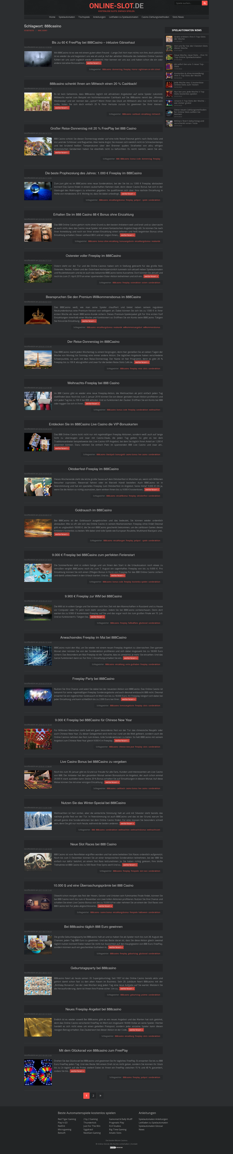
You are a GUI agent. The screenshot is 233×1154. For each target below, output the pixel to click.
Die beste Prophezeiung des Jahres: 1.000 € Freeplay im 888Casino (93, 173)
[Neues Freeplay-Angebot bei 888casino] (38, 1026)
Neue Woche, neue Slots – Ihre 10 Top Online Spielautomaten (190, 56)
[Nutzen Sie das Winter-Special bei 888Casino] (38, 820)
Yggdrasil (88, 1129)
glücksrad (143, 623)
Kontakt (134, 1144)
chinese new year (126, 746)
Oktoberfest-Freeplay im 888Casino (93, 468)
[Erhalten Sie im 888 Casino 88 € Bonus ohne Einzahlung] (38, 232)
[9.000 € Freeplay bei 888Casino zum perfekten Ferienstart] (38, 572)
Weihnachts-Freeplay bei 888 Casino (93, 382)
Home (52, 16)
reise (140, 368)
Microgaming (64, 1129)
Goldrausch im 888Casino (93, 510)
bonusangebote (126, 241)
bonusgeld (120, 454)
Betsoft (61, 1132)
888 (117, 158)
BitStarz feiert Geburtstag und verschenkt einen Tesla (189, 122)
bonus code (135, 158)
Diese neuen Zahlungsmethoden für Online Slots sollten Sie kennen (190, 112)
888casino (106, 69)
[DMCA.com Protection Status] (116, 1147)
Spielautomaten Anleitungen (153, 1119)
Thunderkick (89, 1122)
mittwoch (156, 114)
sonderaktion (154, 200)
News (141, 1129)
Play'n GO (63, 1122)
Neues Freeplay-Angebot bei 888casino (93, 1009)
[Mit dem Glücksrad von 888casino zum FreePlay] (38, 1072)
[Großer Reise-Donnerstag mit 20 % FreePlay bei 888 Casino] (38, 146)
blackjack (110, 454)
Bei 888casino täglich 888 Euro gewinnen (93, 926)
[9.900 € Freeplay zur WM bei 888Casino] (38, 612)
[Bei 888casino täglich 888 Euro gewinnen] (38, 944)
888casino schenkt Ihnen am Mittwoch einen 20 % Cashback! (93, 83)
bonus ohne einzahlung (108, 241)
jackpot (144, 1077)
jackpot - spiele (141, 200)
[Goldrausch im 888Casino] (38, 527)
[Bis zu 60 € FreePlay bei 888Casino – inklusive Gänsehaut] (38, 58)
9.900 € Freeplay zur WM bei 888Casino (93, 596)
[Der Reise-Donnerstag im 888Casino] (38, 359)
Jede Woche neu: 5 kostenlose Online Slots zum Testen (188, 83)
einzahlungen (119, 540)
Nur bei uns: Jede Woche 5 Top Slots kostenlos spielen (189, 93)
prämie (144, 994)
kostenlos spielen (140, 581)
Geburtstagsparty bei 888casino (93, 967)
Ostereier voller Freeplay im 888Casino (93, 255)
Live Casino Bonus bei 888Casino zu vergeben (93, 761)
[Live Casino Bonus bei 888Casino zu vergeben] (38, 779)
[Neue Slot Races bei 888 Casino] (38, 861)
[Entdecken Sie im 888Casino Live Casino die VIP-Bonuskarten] (38, 441)
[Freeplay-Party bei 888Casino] (38, 696)
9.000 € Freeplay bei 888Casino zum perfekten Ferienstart (93, 554)
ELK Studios (115, 1126)
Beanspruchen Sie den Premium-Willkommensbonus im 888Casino (93, 296)
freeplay (127, 69)
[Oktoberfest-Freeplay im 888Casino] (38, 486)
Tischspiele (84, 16)
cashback (136, 114)
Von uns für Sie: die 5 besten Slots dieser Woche (191, 47)
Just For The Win (91, 1126)
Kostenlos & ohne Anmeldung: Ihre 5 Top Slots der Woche (189, 74)
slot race (144, 871)
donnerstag (117, 69)
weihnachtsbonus (138, 829)
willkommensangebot (132, 327)
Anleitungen (99, 16)
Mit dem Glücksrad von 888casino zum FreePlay (93, 1050)
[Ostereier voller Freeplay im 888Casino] (38, 273)
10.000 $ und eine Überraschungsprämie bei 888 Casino (93, 885)
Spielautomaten (67, 16)
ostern (145, 282)
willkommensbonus (151, 327)
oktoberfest (142, 495)
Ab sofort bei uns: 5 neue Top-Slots (189, 65)
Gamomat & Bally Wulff (120, 1119)
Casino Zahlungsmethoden (155, 16)
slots (145, 368)
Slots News (178, 16)
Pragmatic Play (116, 1122)
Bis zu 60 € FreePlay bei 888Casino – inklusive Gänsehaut (93, 42)
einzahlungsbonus (117, 200)
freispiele (135, 871)
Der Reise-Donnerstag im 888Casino (93, 341)
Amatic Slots (115, 1132)
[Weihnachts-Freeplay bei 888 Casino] (38, 400)
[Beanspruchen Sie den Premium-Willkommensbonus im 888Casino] (38, 314)
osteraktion (136, 282)
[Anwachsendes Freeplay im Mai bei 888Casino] (38, 655)
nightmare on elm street (149, 69)
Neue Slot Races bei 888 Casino (93, 844)
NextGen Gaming (92, 1132)
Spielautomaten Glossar (151, 1126)
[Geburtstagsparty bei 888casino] (38, 985)
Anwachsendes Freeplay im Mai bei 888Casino (93, 637)
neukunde (156, 241)
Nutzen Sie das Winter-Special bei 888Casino (93, 802)
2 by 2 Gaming (90, 1119)
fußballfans (133, 623)
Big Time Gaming (117, 1129)
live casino (143, 454)
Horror (135, 69)
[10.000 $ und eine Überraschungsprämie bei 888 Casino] (38, 902)
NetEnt (61, 1126)
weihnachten (154, 409)
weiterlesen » (93, 63)
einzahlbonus (122, 495)
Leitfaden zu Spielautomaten (123, 16)
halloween (143, 912)
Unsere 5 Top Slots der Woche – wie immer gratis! (190, 102)
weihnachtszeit (153, 829)
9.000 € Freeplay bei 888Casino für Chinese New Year (93, 719)
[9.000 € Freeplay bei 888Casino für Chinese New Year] (38, 738)
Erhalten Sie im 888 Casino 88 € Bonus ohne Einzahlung (93, 214)
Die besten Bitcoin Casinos (116, 1140)
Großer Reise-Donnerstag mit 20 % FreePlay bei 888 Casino (93, 128)
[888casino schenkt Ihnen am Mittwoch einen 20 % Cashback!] (38, 101)
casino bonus (132, 454)
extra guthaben (132, 664)
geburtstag (133, 953)
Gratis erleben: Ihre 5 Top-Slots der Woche (189, 38)
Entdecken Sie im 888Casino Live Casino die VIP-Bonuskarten (93, 424)
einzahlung (146, 114)
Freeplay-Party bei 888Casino (93, 678)
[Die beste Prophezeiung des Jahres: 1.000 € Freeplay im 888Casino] (38, 190)
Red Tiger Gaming (67, 1119)
